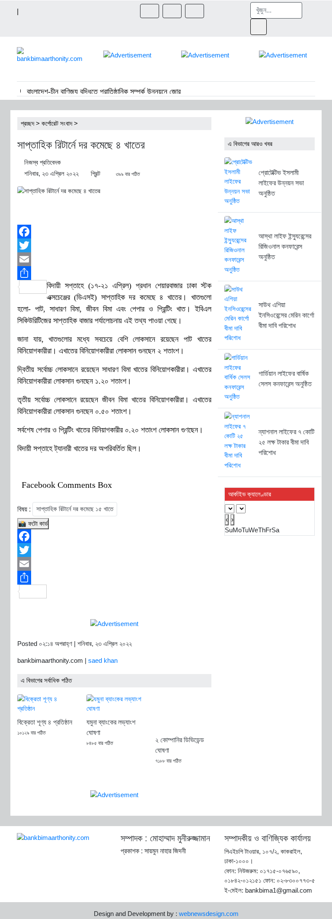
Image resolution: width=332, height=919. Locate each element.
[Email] (114, 259)
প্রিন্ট (95, 173)
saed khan (103, 660)
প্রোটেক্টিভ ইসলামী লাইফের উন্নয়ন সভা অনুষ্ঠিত (281, 183)
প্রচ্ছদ (27, 123)
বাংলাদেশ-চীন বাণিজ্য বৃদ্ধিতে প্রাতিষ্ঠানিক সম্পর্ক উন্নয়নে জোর (104, 91)
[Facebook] (114, 231)
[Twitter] (114, 245)
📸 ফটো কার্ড (33, 523)
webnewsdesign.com (209, 913)
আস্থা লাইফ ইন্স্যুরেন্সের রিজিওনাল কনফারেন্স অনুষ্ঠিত (285, 246)
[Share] (114, 273)
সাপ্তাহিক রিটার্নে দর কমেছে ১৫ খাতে (74, 508)
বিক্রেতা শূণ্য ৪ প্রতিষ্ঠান (44, 722)
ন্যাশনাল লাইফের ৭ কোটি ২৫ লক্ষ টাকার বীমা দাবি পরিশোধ (286, 442)
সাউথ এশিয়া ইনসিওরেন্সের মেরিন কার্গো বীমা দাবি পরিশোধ (286, 315)
